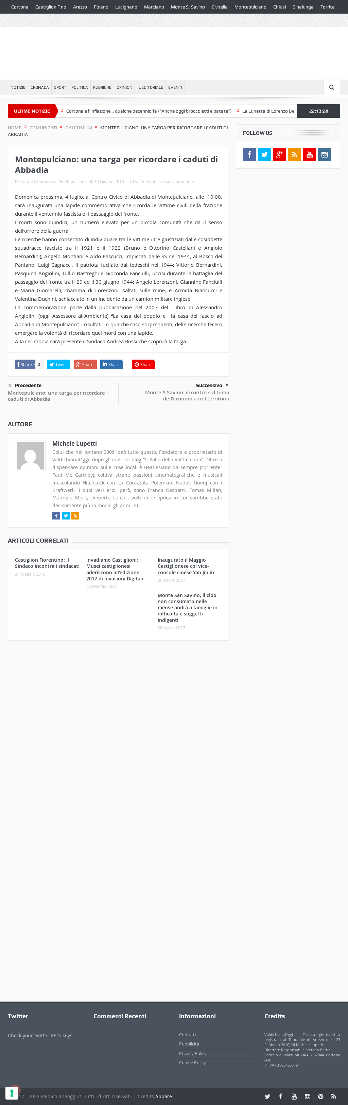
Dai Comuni (144, 181)
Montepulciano (250, 7)
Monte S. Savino (188, 7)
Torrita (327, 7)
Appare (163, 1096)
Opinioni (125, 87)
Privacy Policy (193, 1053)
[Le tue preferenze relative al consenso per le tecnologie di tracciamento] (11, 1093)
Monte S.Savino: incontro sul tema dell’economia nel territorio (187, 395)
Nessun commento (176, 181)
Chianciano (23, 20)
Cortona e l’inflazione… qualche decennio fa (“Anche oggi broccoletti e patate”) (134, 111)
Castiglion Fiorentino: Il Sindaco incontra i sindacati (47, 563)
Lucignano (126, 7)
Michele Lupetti (74, 443)
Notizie (18, 87)
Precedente (28, 385)
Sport (60, 87)
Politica (79, 87)
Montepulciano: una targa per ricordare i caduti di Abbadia (58, 395)
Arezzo (80, 7)
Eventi (175, 87)
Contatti (187, 1035)
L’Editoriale (151, 87)
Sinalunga (303, 7)
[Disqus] (118, 735)
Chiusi (279, 7)
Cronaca (40, 87)
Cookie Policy (192, 1062)
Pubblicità (189, 1044)
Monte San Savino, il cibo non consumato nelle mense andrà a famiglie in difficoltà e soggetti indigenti (188, 607)
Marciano (154, 7)
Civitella (220, 7)
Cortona (20, 7)
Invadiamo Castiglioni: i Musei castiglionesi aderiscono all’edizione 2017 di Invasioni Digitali (114, 569)
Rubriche (102, 87)
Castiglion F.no (50, 7)
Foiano (101, 7)
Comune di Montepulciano (62, 181)
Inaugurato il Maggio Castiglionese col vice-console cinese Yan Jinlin (186, 566)
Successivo (209, 385)
